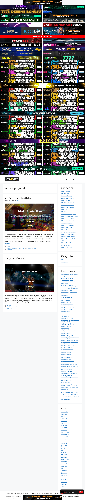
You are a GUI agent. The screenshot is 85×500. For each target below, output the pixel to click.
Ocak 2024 (64, 448)
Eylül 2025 (64, 414)
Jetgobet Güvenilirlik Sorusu (68, 232)
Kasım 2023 (64, 452)
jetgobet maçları (17, 306)
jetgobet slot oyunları (65, 366)
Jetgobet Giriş (75, 179)
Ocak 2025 (64, 423)
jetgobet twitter (74, 377)
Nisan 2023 (64, 468)
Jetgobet (67, 179)
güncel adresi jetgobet (67, 285)
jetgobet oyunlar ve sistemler (66, 354)
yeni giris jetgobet (74, 396)
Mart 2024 (64, 443)
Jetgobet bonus (65, 300)
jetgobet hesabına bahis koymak (66, 338)
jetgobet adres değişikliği (65, 288)
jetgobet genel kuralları (65, 316)
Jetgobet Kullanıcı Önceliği (68, 234)
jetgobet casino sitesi (67, 307)
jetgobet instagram (66, 340)
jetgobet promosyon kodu (67, 361)
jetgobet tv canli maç (67, 375)
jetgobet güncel (65, 328)
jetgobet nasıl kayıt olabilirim (67, 349)
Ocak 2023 (64, 475)
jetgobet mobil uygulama (66, 343)
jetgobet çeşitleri (75, 387)
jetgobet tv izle (65, 377)
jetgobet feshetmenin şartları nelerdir (67, 314)
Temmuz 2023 (65, 461)
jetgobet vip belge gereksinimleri (66, 378)
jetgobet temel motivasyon (65, 373)
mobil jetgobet (65, 394)
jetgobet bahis (73, 292)
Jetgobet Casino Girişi (67, 223)
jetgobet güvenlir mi (66, 337)
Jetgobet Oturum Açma (67, 218)
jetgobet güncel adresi (66, 331)
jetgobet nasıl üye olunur (65, 350)
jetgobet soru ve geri (74, 366)
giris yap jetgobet (65, 283)
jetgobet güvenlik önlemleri (67, 335)
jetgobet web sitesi (66, 380)
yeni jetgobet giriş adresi (66, 397)
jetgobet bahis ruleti (64, 295)
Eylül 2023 (64, 457)
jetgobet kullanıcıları (65, 399)
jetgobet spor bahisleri (67, 369)
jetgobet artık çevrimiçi (65, 292)
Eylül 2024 (64, 430)
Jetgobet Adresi (65, 191)
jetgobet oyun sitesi (65, 355)
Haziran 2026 (64, 412)
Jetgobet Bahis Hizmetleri (68, 243)
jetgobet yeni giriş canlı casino (66, 387)
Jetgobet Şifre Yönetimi (67, 220)
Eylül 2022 (64, 484)
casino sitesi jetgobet (67, 278)
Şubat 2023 (64, 473)
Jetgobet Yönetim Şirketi (18, 198)
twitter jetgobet (74, 394)
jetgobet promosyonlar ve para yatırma (67, 362)
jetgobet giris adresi (67, 318)
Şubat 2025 (64, 421)
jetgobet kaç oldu (65, 342)
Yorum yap (9, 249)
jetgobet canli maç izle (67, 304)
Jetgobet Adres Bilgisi (67, 227)
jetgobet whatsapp (66, 382)
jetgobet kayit (74, 340)
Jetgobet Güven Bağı (66, 196)
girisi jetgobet (64, 281)
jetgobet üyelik (64, 389)
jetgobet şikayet (66, 392)
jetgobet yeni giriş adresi (73, 385)
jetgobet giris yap (65, 321)
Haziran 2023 (64, 464)
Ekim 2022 (64, 482)
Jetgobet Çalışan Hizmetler (68, 198)
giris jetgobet (72, 281)
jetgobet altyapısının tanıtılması (66, 290)
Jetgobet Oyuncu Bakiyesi (68, 229)
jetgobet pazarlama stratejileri (66, 359)
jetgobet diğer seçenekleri (65, 311)
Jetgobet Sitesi (74, 364)
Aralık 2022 (64, 477)
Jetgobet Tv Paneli (66, 209)
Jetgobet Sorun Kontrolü (67, 202)
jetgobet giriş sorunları (66, 326)
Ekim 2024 (64, 427)
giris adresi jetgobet (67, 280)
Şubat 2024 (64, 446)
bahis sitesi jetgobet (73, 274)
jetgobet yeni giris (65, 385)
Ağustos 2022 (65, 486)
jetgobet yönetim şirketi (31, 248)
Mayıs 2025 (64, 418)
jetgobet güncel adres (68, 330)
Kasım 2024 (64, 425)
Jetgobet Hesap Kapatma (68, 236)
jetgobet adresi (74, 288)
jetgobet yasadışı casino (65, 384)
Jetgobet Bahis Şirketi (67, 247)
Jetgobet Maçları (14, 258)
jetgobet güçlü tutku (76, 337)
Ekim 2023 (64, 455)
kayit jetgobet (74, 392)
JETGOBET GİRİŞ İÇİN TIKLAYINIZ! (42, 36)
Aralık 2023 (64, 450)
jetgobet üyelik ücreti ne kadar (66, 390)
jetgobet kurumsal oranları (73, 342)
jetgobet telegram (67, 371)
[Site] (21, 62)
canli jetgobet (65, 276)
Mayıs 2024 (64, 439)
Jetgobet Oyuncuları (66, 245)
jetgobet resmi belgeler (65, 364)
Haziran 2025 (64, 416)
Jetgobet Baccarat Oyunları (68, 214)
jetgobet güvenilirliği (65, 333)
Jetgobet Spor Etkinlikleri (67, 207)
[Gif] (42, 85)
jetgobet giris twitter (74, 320)
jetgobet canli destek (66, 302)
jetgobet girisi (64, 320)
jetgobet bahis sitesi (66, 297)
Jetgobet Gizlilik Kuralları (67, 225)
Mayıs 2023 (64, 466)
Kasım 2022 (64, 479)
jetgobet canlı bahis (65, 305)
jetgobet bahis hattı (64, 293)
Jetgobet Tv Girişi (66, 200)
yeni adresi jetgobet (65, 396)
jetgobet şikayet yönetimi (19, 248)
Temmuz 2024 (65, 434)
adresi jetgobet (10, 248)
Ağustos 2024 (65, 432)
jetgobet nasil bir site (67, 345)
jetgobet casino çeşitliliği (66, 309)
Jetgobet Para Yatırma (67, 357)
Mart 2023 (64, 470)
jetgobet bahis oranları (72, 293)
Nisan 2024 (64, 441)
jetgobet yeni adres (74, 384)
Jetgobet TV (74, 373)
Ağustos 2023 (65, 459)
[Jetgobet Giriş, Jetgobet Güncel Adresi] (12, 179)
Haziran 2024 (64, 436)
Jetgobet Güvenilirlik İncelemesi (69, 216)
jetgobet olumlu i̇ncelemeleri (66, 352)
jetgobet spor (64, 367)
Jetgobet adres (73, 287)
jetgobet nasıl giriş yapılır (66, 347)
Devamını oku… (9, 243)
